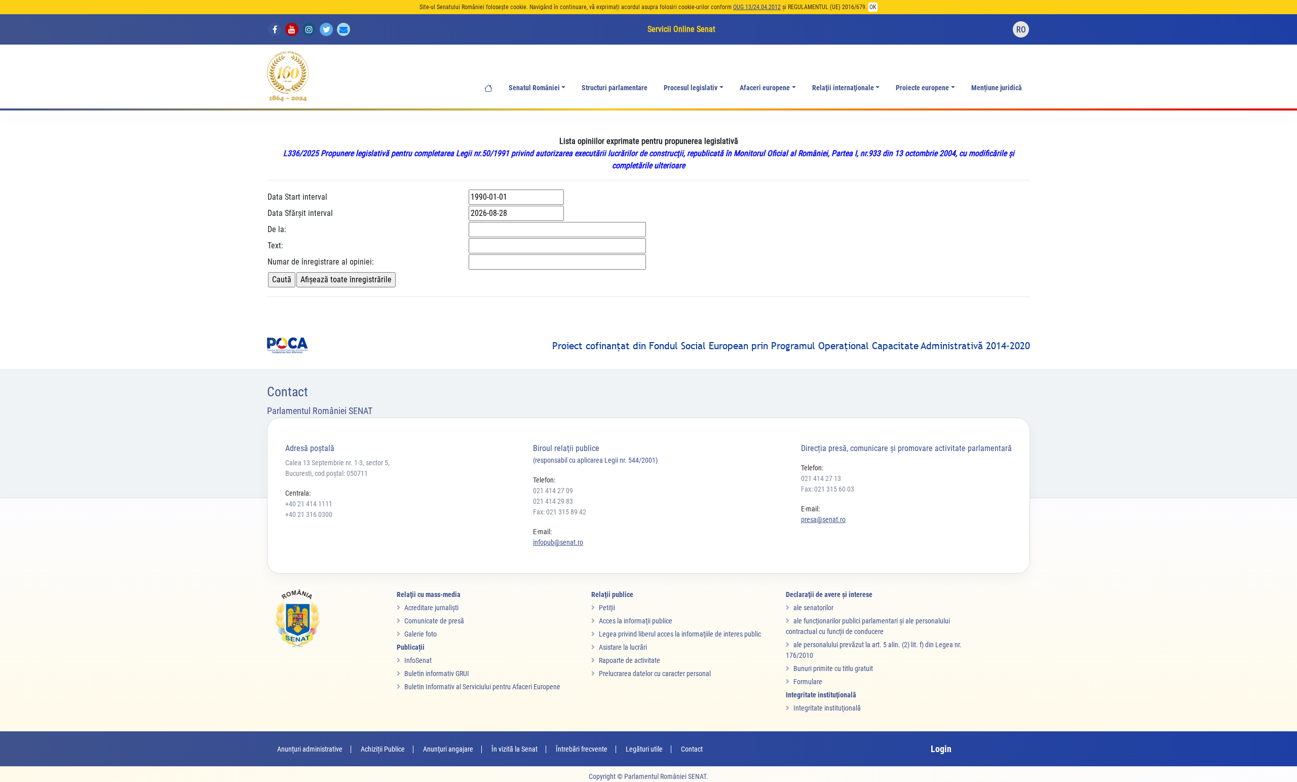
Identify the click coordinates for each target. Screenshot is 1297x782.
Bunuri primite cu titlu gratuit (833, 668)
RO (1021, 29)
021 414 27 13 (821, 478)
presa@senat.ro (823, 519)
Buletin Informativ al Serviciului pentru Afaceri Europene (482, 687)
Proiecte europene (922, 88)
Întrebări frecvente (581, 749)
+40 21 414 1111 (308, 504)
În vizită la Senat (514, 749)
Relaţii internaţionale (843, 88)
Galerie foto (420, 634)
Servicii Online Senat (681, 29)
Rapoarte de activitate (629, 660)
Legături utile (644, 749)
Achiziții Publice (383, 749)
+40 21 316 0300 (308, 514)
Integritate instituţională (827, 708)
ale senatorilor (813, 608)
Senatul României (534, 88)
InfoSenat (418, 660)
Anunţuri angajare (448, 749)
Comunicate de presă (434, 621)
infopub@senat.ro (558, 542)
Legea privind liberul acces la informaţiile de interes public (680, 634)
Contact (692, 749)
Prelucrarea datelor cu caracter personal (655, 673)
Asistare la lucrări (623, 647)
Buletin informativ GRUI (436, 673)
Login (941, 748)
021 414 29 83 (553, 501)
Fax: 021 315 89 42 (559, 512)
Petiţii (607, 608)
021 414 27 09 (553, 491)
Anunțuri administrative (309, 749)
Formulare (807, 682)
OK (872, 7)
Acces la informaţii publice (635, 621)
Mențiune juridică (996, 88)
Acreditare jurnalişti (431, 608)
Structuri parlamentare (614, 88)
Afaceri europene (765, 88)
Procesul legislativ (690, 88)
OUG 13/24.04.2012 (757, 7)
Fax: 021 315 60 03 (827, 489)
